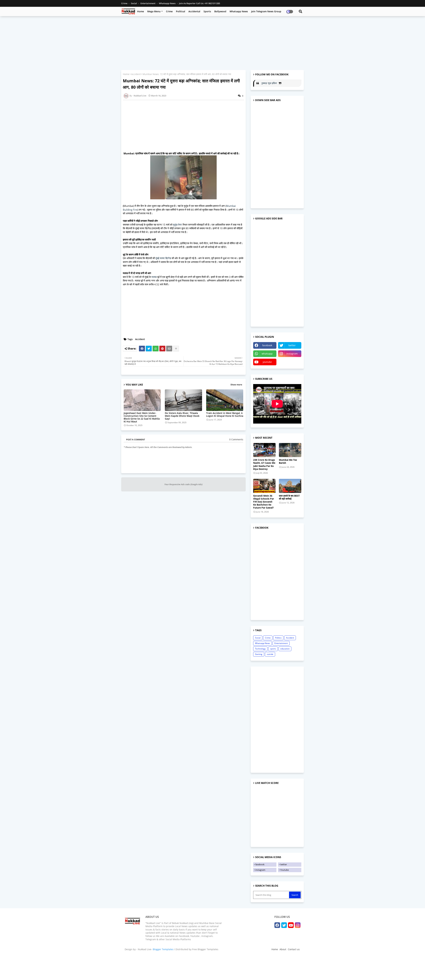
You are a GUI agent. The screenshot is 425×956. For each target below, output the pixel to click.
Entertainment (148, 3)
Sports (207, 11)
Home (140, 11)
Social (134, 3)
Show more (236, 384)
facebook (267, 345)
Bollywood (220, 11)
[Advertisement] (212, 42)
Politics (278, 637)
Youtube (284, 869)
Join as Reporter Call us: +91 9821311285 (199, 3)
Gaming (258, 654)
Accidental (194, 11)
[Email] (169, 348)
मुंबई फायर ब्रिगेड (163, 258)
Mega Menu (154, 11)
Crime (124, 3)
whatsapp (267, 353)
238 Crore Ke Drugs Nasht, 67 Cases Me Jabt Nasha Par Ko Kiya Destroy (264, 464)
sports (273, 648)
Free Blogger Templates (205, 949)
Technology (260, 648)
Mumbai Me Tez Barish (288, 461)
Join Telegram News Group (266, 11)
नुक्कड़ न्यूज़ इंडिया (269, 83)
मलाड (154, 277)
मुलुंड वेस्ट (178, 224)
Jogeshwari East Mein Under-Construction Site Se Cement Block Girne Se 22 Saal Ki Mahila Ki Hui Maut (142, 417)
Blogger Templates (163, 949)
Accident (136, 74)
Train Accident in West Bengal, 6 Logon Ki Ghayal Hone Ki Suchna (224, 414)
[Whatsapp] (156, 348)
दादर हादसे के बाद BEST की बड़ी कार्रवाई (289, 497)
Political (180, 11)
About (283, 949)
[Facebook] (142, 348)
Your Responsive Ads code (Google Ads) (183, 484)
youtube (267, 361)
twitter (292, 345)
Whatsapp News (167, 3)
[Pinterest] (162, 348)
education (285, 648)
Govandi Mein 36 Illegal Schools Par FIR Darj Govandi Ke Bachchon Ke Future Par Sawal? (263, 501)
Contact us (294, 949)
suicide (270, 654)
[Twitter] (149, 348)
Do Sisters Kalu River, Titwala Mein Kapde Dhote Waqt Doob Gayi (182, 416)
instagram (292, 353)
